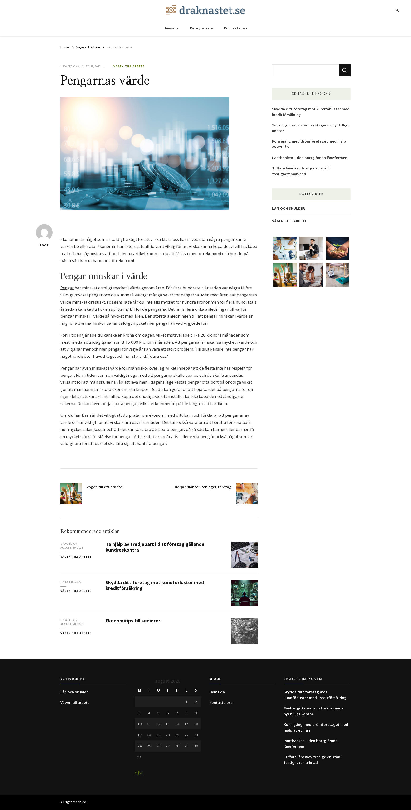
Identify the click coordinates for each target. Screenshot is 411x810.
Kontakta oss (236, 28)
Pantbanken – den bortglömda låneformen (309, 157)
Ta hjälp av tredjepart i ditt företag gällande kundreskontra (155, 547)
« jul (139, 772)
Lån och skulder (288, 208)
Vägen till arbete (128, 66)
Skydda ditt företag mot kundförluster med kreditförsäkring (155, 585)
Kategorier (200, 28)
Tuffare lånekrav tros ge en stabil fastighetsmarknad (301, 171)
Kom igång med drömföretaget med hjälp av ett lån (309, 144)
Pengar (67, 287)
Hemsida (171, 28)
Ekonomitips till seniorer (133, 621)
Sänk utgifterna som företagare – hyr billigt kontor (310, 128)
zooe (44, 245)
